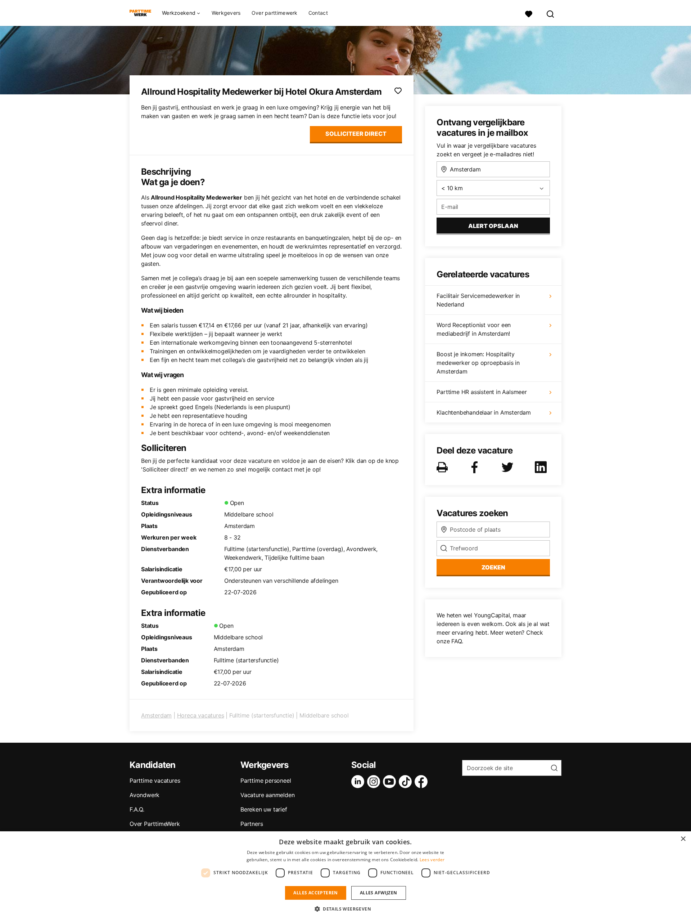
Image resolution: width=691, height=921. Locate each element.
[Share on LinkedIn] (542, 467)
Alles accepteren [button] (315, 893)
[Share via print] (444, 467)
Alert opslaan (493, 225)
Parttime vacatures (155, 780)
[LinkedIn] (359, 781)
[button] (345, 908)
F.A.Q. (137, 809)
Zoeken (493, 567)
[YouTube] (391, 781)
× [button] (683, 839)
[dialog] (345, 876)
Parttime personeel (265, 780)
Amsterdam (156, 715)
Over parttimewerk (275, 13)
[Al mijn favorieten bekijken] (529, 13)
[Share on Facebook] (476, 467)
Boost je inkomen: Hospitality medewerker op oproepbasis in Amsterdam (478, 362)
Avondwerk (144, 795)
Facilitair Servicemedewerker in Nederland (478, 300)
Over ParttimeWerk (155, 823)
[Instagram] (375, 781)
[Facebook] (422, 781)
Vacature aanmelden (267, 795)
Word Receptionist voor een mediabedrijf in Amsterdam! (474, 329)
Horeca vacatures (200, 715)
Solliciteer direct (356, 133)
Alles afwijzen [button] (378, 893)
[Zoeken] (550, 13)
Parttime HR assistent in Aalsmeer (482, 391)
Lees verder (432, 860)
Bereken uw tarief (263, 809)
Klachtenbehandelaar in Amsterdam (484, 412)
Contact (318, 13)
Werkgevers (226, 13)
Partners (251, 823)
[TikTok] (407, 781)
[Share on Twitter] (509, 467)
